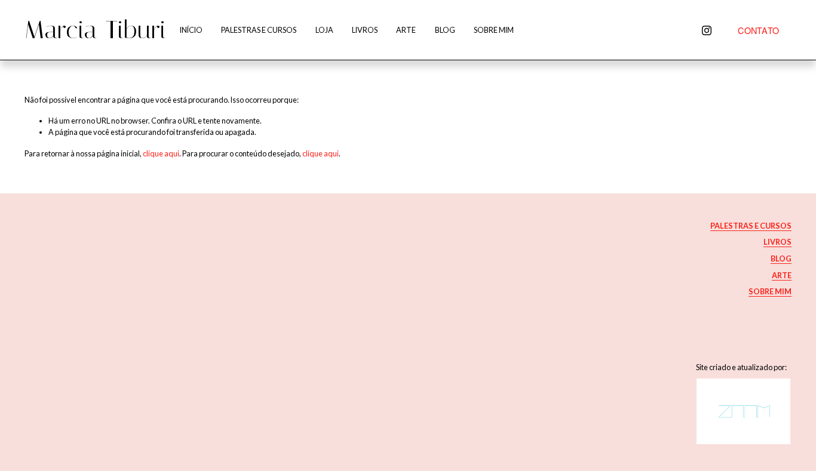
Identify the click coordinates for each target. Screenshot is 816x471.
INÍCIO (191, 30)
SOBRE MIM (494, 30)
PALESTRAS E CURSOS (258, 30)
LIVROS (365, 30)
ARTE (406, 30)
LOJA (324, 30)
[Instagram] (707, 30)
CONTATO (758, 30)
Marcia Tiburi (95, 30)
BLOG (445, 30)
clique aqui (161, 153)
